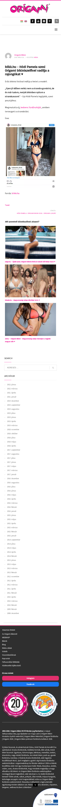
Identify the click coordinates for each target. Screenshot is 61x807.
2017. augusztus (13, 454)
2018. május (11, 442)
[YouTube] (38, 21)
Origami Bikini (20, 55)
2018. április (11, 446)
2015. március (12, 527)
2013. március (12, 568)
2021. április (11, 393)
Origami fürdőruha (51, 736)
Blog (4, 644)
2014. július (11, 544)
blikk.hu (15, 193)
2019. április (11, 421)
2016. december (13, 478)
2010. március (12, 601)
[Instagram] (44, 21)
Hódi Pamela (22, 213)
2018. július (11, 437)
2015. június (11, 515)
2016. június (11, 491)
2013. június (11, 560)
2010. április (11, 597)
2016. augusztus (13, 482)
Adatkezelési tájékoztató (11, 665)
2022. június (11, 384)
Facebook (30, 684)
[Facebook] (32, 21)
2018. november (13, 429)
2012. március (12, 584)
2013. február (12, 572)
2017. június (11, 462)
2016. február (12, 507)
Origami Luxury (50, 213)
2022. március (12, 388)
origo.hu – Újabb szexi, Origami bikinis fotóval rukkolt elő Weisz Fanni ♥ (30, 261)
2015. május (11, 519)
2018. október (12, 433)
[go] (53, 368)
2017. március (12, 470)
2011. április (11, 589)
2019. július (11, 413)
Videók (4, 651)
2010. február (12, 605)
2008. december (13, 613)
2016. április (11, 499)
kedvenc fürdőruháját (31, 107)
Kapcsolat (6, 658)
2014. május (11, 548)
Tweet (7, 205)
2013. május (11, 564)
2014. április (11, 552)
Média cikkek (7, 648)
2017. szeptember (13, 450)
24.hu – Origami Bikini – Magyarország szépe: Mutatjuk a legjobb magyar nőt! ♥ (28, 340)
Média (36, 57)
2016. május (11, 495)
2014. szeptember (13, 540)
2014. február (12, 556)
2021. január (11, 397)
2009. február (12, 609)
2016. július (11, 486)
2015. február (12, 531)
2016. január (11, 511)
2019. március (12, 425)
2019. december (13, 401)
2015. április (11, 523)
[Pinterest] (50, 21)
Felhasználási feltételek (10, 662)
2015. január (11, 535)
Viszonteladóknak (9, 655)
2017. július (11, 458)
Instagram (30, 678)
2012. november (13, 576)
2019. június (11, 417)
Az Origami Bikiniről (9, 634)
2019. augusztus (13, 409)
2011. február (12, 593)
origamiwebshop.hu (23, 763)
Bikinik (4, 641)
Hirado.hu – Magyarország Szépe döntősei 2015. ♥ (22, 300)
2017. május (11, 466)
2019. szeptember (13, 405)
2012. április (11, 580)
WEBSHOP (6, 637)
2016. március (12, 503)
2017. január (11, 474)
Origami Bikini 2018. (35, 213)
